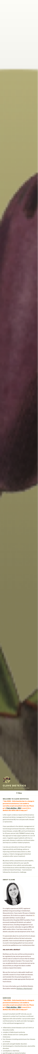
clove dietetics (14, 785)
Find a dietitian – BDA (13, 808)
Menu (20, 793)
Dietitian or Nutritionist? (24, 988)
